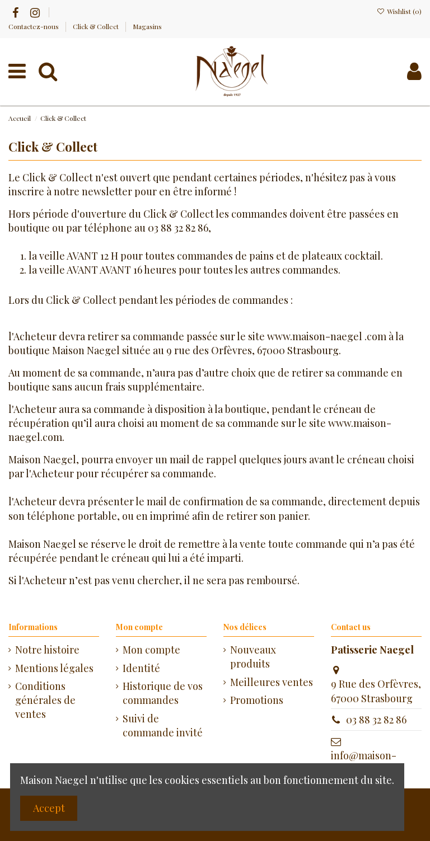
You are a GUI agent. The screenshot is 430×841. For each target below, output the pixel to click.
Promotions (256, 700)
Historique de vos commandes (163, 693)
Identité (141, 668)
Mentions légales (54, 668)
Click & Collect (96, 26)
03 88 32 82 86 (376, 719)
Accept (49, 808)
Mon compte (151, 649)
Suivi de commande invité (163, 725)
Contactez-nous (34, 26)
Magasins (147, 26)
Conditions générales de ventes (45, 700)
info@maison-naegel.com (363, 762)
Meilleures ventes (271, 682)
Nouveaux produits (253, 656)
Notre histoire (47, 649)
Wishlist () (403, 11)
